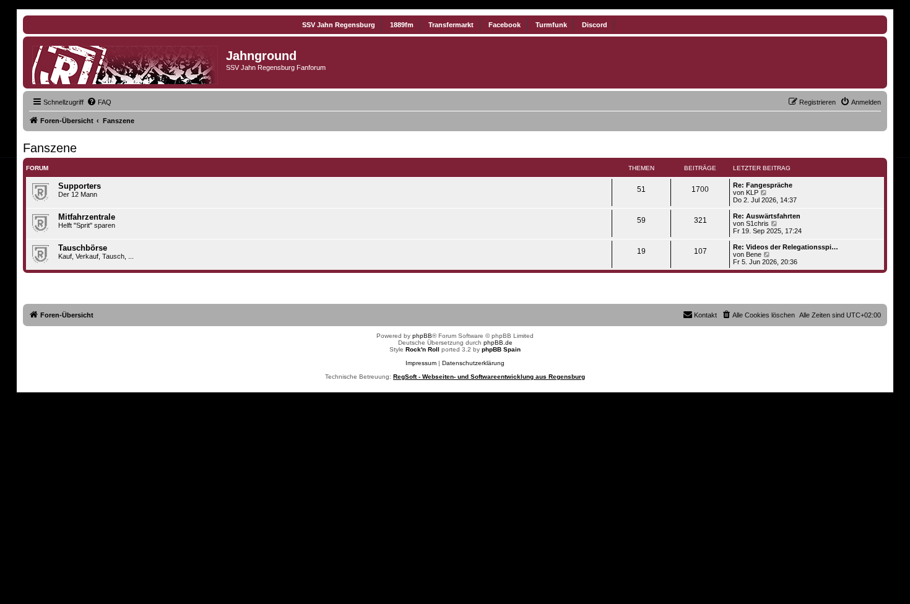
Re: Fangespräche (762, 185)
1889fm (402, 24)
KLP (752, 192)
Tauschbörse (82, 247)
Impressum (420, 363)
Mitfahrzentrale (86, 217)
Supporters (79, 186)
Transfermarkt (451, 24)
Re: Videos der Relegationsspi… (785, 247)
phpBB (422, 335)
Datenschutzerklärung (473, 363)
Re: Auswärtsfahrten (766, 216)
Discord (594, 24)
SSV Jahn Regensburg (338, 24)
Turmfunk (551, 24)
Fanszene (50, 148)
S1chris (757, 223)
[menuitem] (99, 102)
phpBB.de (498, 342)
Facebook (504, 24)
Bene (753, 254)
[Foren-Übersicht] (126, 62)
